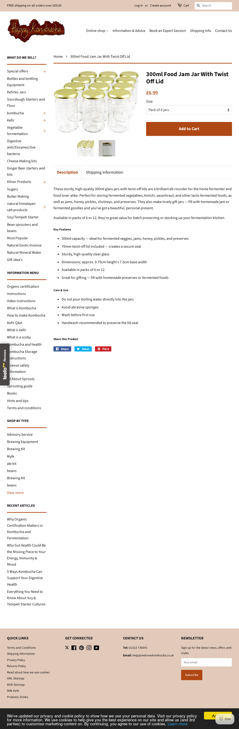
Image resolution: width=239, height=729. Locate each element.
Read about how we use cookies (28, 672)
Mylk (10, 456)
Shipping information (104, 172)
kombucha (15, 113)
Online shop (96, 30)
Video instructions (21, 301)
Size (149, 101)
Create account (160, 5)
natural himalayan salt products (21, 207)
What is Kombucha (21, 308)
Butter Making (18, 196)
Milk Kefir (13, 690)
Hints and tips (17, 400)
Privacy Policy (16, 660)
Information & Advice (128, 30)
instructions (16, 293)
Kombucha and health (24, 344)
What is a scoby (19, 337)
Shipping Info (200, 30)
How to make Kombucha (26, 315)
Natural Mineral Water (24, 252)
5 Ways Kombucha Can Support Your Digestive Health (25, 578)
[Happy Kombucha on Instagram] (88, 649)
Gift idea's (15, 259)
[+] (44, 71)
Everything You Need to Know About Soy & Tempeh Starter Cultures (26, 598)
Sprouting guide (19, 386)
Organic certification (23, 286)
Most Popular (17, 238)
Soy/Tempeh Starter (23, 217)
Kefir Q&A (14, 322)
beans (12, 470)
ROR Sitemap (16, 684)
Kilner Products (19, 181)
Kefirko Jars (16, 92)
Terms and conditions (24, 408)
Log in (138, 5)
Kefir (10, 120)
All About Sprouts (21, 378)
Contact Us (223, 30)
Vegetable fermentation (17, 130)
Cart (186, 5)
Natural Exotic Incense (24, 245)
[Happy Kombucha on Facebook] (74, 649)
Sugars (12, 189)
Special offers (17, 71)
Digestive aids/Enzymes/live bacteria (21, 147)
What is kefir (16, 330)
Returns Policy (16, 666)
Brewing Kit (16, 449)
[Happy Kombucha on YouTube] (96, 649)
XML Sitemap (16, 678)
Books (12, 393)
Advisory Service (20, 434)
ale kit (11, 463)
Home (58, 56)
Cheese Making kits (22, 161)
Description (67, 172)
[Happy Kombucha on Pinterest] (81, 649)
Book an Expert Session (167, 30)
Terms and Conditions (21, 647)
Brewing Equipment (22, 441)
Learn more (177, 723)
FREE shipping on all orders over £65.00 (34, 5)
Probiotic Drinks (17, 697)
